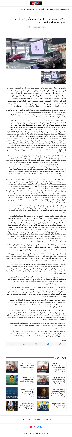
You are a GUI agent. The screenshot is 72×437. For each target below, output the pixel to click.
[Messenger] (48, 344)
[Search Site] (5, 3)
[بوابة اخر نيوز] (36, 3)
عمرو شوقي (36, 27)
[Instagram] (34, 426)
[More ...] (12, 344)
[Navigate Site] (67, 3)
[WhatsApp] (36, 344)
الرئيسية (66, 9)
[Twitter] (24, 344)
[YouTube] (30, 426)
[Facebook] (60, 344)
